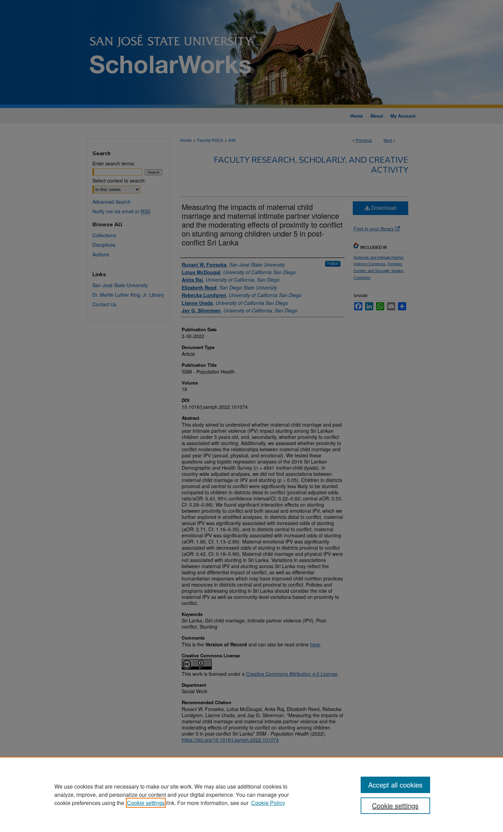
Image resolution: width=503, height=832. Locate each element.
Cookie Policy (268, 803)
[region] (251, 794)
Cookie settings (146, 803)
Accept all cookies (395, 785)
